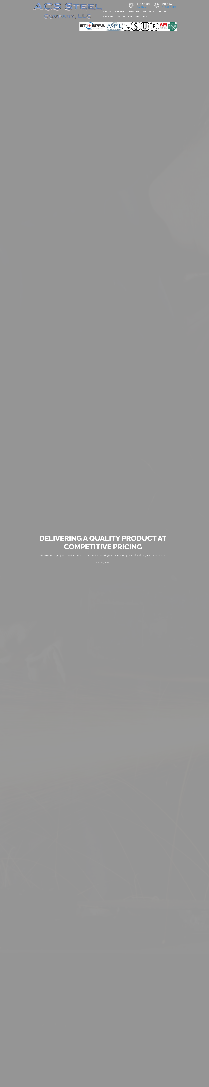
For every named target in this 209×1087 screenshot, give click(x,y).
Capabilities (133, 12)
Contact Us (134, 17)
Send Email (142, 7)
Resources (108, 17)
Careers (162, 12)
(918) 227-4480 (169, 7)
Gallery (121, 17)
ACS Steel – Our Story (113, 12)
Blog (145, 17)
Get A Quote (148, 12)
